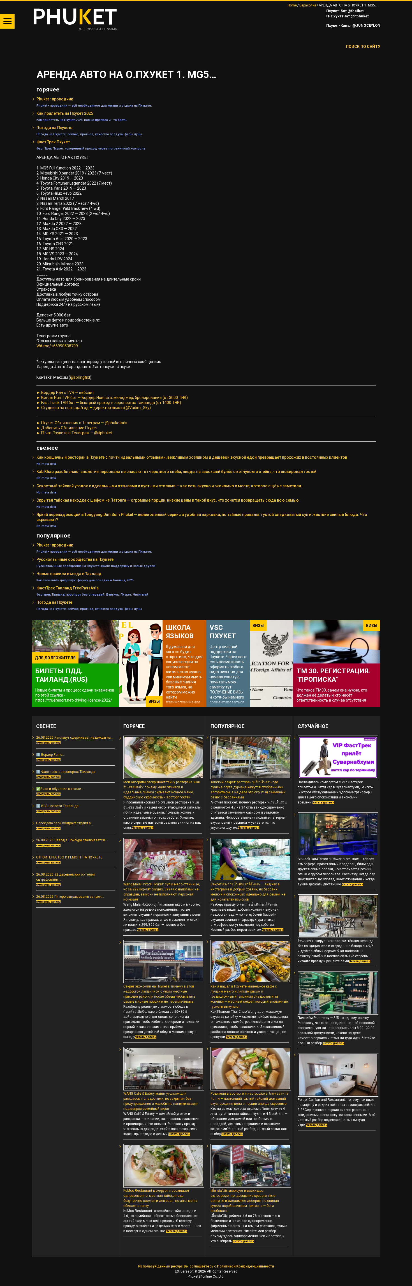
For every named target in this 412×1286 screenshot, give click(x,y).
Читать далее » (142, 827)
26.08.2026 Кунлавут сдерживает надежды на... (74, 738)
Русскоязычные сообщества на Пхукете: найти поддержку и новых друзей (95, 566)
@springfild (80, 377)
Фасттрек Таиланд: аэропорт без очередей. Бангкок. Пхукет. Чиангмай (92, 594)
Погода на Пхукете (54, 127)
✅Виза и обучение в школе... (60, 789)
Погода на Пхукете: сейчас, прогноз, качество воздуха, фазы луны (89, 134)
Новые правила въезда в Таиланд (68, 573)
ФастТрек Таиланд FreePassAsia (67, 588)
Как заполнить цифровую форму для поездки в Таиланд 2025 (84, 580)
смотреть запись (48, 742)
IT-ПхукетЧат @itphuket (347, 16)
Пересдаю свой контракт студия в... (64, 823)
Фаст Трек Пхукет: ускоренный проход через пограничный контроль (90, 148)
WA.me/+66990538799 (57, 346)
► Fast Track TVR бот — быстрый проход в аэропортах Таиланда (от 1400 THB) (108, 402)
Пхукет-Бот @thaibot (344, 11)
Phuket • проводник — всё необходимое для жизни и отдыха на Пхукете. (94, 105)
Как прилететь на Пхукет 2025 (64, 113)
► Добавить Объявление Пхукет (67, 428)
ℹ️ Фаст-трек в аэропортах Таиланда (65, 772)
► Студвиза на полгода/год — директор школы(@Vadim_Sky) (93, 407)
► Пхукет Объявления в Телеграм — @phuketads (81, 423)
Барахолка (307, 5)
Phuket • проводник (54, 99)
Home (292, 5)
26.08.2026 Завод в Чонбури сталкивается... (71, 840)
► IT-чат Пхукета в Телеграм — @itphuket (74, 433)
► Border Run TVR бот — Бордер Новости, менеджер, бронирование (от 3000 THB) (112, 397)
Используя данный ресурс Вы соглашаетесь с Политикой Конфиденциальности (206, 1266)
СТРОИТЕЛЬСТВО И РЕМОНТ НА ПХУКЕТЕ (69, 857)
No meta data (46, 464)
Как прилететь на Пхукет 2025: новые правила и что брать (81, 120)
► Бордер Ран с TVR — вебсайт (65, 392)
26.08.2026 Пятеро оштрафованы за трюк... (70, 897)
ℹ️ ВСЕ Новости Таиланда (57, 806)
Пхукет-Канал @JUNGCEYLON (352, 25)
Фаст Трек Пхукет (53, 142)
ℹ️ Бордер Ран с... (50, 755)
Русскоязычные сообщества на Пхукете (75, 559)
